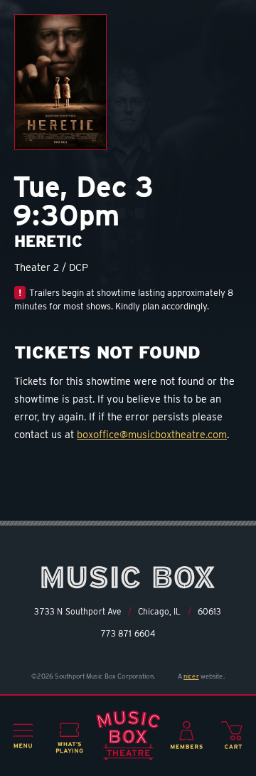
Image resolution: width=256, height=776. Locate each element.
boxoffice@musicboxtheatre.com (152, 434)
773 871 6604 (128, 634)
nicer (191, 676)
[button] (23, 736)
